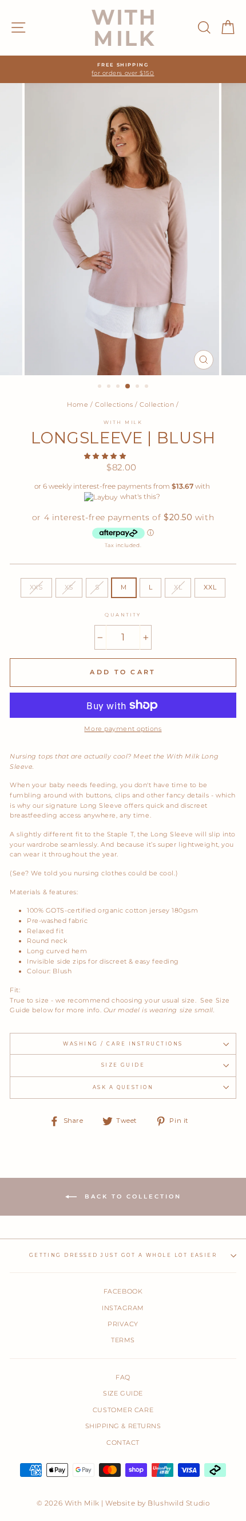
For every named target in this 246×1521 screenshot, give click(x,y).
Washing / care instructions (122, 1044)
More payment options (122, 729)
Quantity (123, 615)
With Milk (123, 422)
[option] (123, 69)
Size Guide (123, 1065)
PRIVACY (123, 1324)
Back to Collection (131, 1196)
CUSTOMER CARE (123, 1410)
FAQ (123, 1377)
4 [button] (128, 387)
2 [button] (110, 387)
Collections (114, 404)
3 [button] (119, 387)
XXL (210, 587)
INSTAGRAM (123, 1308)
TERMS (123, 1340)
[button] (106, 456)
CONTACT (123, 1443)
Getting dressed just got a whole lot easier (123, 1255)
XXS (36, 587)
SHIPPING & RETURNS (123, 1426)
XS (69, 587)
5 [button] (138, 387)
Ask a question (123, 1087)
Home (77, 404)
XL (178, 587)
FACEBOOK (123, 1291)
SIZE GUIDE (123, 1393)
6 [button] (147, 387)
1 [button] (101, 387)
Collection (157, 404)
